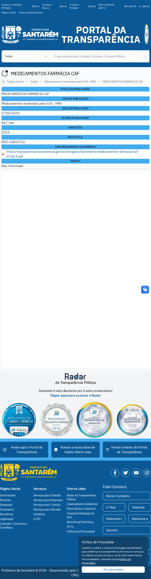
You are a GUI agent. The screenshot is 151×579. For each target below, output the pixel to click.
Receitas (5, 500)
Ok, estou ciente (113, 569)
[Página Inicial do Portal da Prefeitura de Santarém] (30, 34)
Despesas (6, 505)
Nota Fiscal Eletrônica (80, 522)
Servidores (6, 514)
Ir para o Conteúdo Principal (20, 6)
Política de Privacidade (81, 531)
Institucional (8, 495)
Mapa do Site (9, 12)
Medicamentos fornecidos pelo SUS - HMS (70, 81)
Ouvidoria (39, 514)
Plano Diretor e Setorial (81, 508)
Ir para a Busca (54, 6)
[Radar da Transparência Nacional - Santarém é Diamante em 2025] (146, 34)
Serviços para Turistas (47, 505)
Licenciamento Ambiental (82, 504)
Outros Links (76, 489)
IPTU (70, 527)
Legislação (7, 519)
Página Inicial (15, 81)
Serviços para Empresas (48, 500)
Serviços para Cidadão (47, 495)
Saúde (34, 81)
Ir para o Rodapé (83, 6)
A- (144, 6)
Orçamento (7, 509)
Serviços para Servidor (47, 509)
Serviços (40, 489)
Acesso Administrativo (31, 12)
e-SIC (37, 519)
